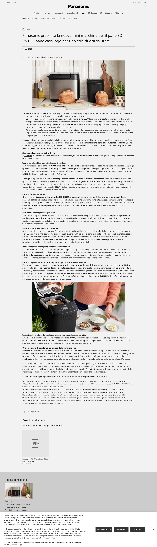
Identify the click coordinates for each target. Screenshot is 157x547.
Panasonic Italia (12, 2)
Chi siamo (25, 18)
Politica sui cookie (31, 538)
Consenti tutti (137, 529)
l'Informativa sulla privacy (47, 538)
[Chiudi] (153, 529)
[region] (78, 529)
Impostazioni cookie (104, 529)
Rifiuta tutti (121, 529)
